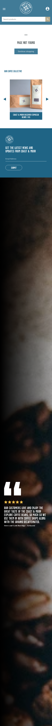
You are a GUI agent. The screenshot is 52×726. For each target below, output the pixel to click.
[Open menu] (4, 9)
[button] (47, 98)
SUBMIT (14, 167)
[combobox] (23, 19)
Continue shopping (26, 51)
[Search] (47, 19)
